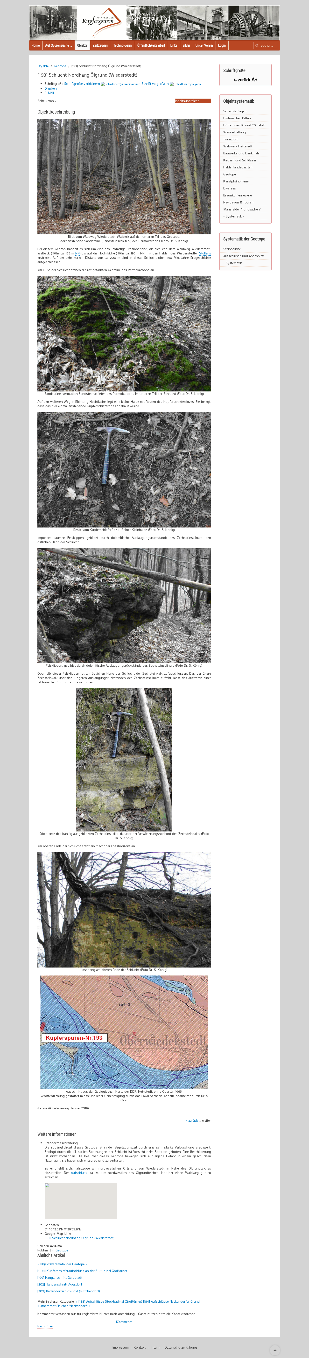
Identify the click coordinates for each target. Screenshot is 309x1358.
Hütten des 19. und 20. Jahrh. (244, 125)
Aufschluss (79, 1172)
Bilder (186, 45)
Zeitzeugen (100, 45)
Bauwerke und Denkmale (241, 153)
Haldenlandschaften (238, 167)
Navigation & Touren (238, 202)
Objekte (82, 45)
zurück (245, 79)
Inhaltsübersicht (187, 100)
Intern (155, 1347)
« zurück (191, 1120)
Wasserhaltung (234, 132)
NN (77, 253)
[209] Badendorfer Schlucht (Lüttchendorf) (68, 1291)
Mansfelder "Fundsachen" (242, 209)
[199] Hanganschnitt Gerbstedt (59, 1277)
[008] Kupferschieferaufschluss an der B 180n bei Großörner (82, 1270)
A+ (254, 79)
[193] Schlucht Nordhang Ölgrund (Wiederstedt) (79, 1237)
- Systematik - (233, 216)
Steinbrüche (232, 248)
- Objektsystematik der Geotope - (62, 1264)
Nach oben (45, 1326)
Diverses (229, 188)
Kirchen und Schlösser (239, 160)
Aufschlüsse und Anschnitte (244, 255)
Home (36, 45)
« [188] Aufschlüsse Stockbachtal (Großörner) (109, 1301)
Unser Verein (204, 45)
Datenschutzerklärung (181, 1347)
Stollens (205, 253)
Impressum (120, 1347)
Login (222, 45)
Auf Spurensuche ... (58, 45)
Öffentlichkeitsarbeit (151, 45)
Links (173, 45)
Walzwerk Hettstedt (237, 146)
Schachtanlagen (234, 111)
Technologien (122, 45)
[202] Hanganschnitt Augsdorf (59, 1284)
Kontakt (140, 1347)
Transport (230, 139)
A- (236, 80)
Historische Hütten (237, 118)
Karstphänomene (236, 181)
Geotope (60, 66)
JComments (124, 1321)
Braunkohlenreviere (237, 195)
